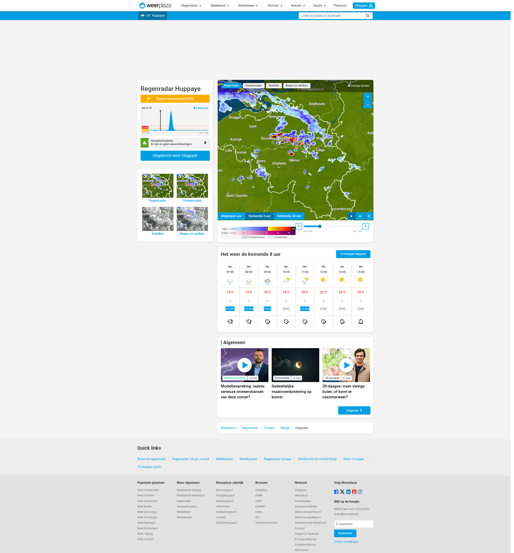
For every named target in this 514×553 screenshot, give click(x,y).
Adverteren (223, 506)
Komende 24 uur (289, 216)
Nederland (218, 5)
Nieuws (296, 5)
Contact (221, 517)
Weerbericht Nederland (191, 495)
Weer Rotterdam (147, 528)
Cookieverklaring (305, 544)
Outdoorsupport (226, 512)
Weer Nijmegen (146, 523)
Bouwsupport (224, 490)
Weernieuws (184, 517)
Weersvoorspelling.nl (307, 517)
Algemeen (234, 342)
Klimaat (273, 5)
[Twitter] (342, 492)
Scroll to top (507, 546)
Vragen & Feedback (307, 534)
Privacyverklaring (305, 539)
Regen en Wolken (297, 85)
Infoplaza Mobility (306, 506)
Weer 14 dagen (353, 459)
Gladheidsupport (226, 523)
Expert (318, 5)
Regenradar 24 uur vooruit (190, 459)
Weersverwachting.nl (308, 512)
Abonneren (301, 550)
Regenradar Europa (277, 459)
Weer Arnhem (145, 495)
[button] (295, 150)
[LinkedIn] (348, 492)
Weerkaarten (248, 459)
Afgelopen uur (231, 216)
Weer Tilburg (145, 534)
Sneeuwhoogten (187, 506)
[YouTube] (354, 492)
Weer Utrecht (145, 539)
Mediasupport (225, 501)
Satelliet (273, 85)
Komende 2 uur (260, 216)
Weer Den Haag (146, 512)
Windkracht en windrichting (317, 459)
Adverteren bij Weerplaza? (311, 523)
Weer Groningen (147, 517)
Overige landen (360, 85)
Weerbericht (224, 459)
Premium (340, 5)
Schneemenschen (266, 523)
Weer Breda (144, 506)
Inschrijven (345, 533)
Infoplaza (261, 490)
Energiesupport (225, 495)
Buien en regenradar (151, 459)
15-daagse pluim (149, 467)
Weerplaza (301, 495)
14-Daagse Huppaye (353, 254)
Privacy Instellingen (346, 541)
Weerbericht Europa (189, 490)
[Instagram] (360, 492)
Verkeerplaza (303, 501)
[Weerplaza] (155, 5)
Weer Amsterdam (148, 490)
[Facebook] (336, 492)
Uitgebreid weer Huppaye (175, 155)
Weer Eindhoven (147, 501)
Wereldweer (246, 5)
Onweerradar (253, 85)
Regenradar (189, 5)
